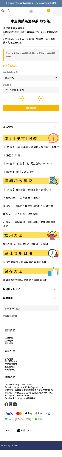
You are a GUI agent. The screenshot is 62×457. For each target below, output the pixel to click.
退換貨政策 (10, 366)
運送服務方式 (11, 361)
